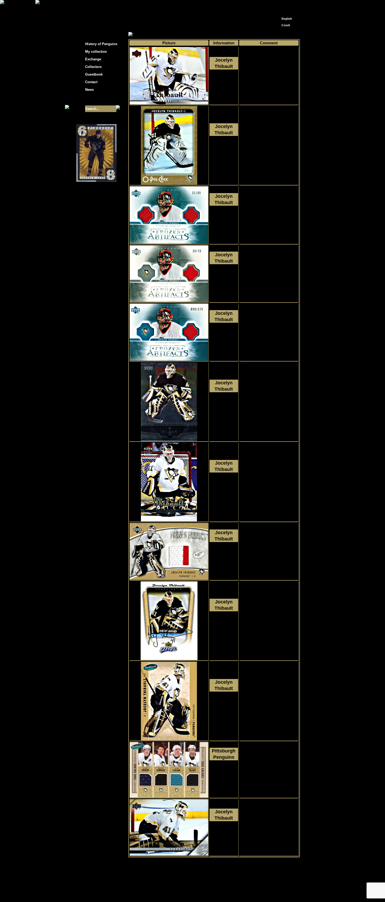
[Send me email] (285, 6)
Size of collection (91, 99)
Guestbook (94, 74)
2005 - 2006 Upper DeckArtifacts (224, 221)
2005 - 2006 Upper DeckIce (224, 558)
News (89, 90)
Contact (91, 82)
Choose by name (175, 34)
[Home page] (277, 5)
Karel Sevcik (230, 887)
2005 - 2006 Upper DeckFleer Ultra (224, 488)
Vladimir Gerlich (215, 891)
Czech (286, 25)
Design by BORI (243, 891)
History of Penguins (101, 44)
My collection (148, 34)
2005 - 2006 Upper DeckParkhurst (224, 707)
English (287, 18)
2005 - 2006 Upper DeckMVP (224, 627)
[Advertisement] (347, 84)
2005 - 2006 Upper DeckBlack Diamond (223, 408)
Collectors (93, 67)
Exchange (93, 59)
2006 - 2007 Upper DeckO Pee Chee (224, 152)
